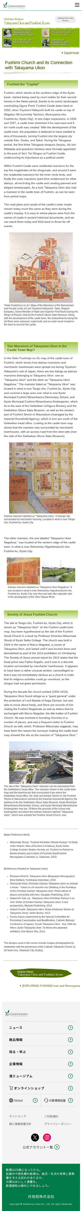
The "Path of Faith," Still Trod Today (23, 41)
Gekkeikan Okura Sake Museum (65, 19)
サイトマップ (17, 1116)
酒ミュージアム (21, 1076)
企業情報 (16, 1063)
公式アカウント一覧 (38, 1147)
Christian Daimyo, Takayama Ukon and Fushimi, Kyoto (23, 32)
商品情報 (16, 1039)
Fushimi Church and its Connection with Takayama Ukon (62, 32)
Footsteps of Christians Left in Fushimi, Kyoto (60, 42)
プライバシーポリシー (58, 1123)
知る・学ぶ (17, 1051)
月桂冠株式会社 (41, 1196)
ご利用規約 (51, 1116)
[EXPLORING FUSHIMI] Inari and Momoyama (51, 985)
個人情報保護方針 (20, 1123)
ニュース (15, 1027)
